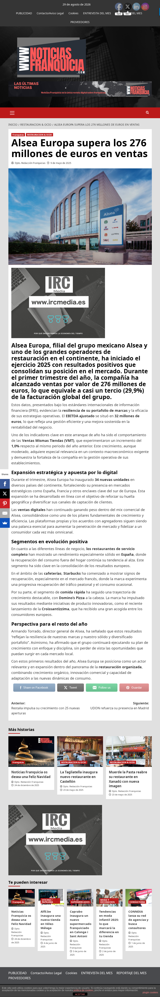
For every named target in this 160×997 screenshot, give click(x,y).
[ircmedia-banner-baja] (58, 302)
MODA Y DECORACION (107, 900)
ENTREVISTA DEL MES (97, 13)
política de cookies (83, 990)
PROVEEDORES (80, 22)
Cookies (73, 13)
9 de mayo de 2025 (61, 163)
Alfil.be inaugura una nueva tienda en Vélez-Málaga (51, 919)
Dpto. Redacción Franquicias (30, 163)
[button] (12, 112)
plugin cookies (150, 992)
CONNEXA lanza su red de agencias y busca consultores (138, 919)
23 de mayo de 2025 (73, 789)
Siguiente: (119, 705)
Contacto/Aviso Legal (50, 13)
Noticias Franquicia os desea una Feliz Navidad (31, 774)
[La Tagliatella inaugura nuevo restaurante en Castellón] (80, 751)
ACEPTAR (80, 994)
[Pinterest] (5, 503)
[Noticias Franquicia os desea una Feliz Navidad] (31, 751)
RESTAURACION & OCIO (39, 134)
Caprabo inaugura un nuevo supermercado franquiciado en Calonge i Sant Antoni (80, 923)
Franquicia (18, 134)
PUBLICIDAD (24, 13)
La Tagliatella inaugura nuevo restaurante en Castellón (79, 777)
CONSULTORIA (137, 902)
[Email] (5, 513)
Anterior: (45, 708)
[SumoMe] (5, 523)
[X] (5, 494)
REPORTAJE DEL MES (131, 973)
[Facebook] (5, 484)
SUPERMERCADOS (80, 902)
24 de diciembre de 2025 (26, 785)
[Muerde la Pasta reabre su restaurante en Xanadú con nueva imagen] (129, 751)
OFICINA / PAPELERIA (47, 900)
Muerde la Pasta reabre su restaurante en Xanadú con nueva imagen (128, 779)
